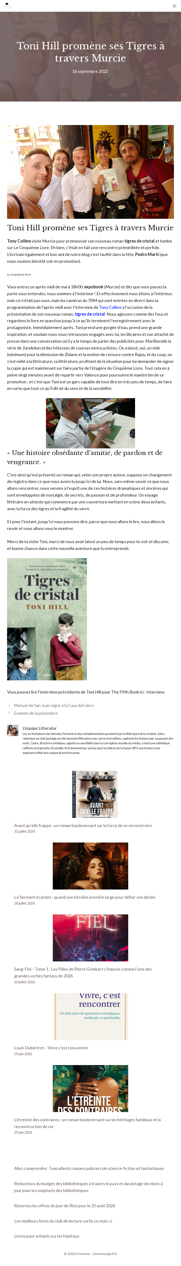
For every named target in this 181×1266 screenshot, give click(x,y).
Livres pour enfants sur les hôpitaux (46, 1236)
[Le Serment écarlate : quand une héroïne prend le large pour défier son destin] (90, 886)
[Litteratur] (7, 6)
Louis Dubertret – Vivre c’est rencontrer (51, 1047)
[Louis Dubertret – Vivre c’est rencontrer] (90, 1036)
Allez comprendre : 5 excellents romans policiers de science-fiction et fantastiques (89, 1168)
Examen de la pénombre (36, 713)
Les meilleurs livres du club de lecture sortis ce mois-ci (63, 1220)
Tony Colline (110, 307)
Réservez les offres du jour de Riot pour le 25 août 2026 (64, 1205)
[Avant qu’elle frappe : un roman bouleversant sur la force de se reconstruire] (90, 814)
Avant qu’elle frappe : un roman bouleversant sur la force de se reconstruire (83, 825)
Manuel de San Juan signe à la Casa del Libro (54, 705)
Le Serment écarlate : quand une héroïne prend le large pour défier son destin (84, 897)
